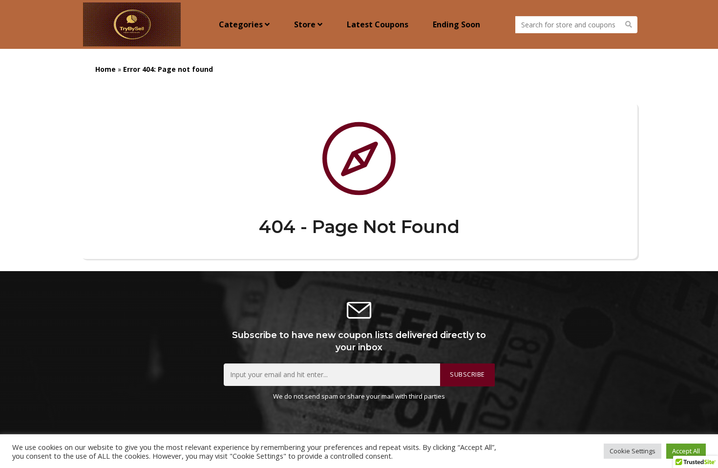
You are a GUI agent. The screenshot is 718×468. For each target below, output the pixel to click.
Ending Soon (456, 24)
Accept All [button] (686, 451)
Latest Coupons (377, 24)
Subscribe (467, 374)
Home (105, 69)
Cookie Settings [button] (632, 451)
